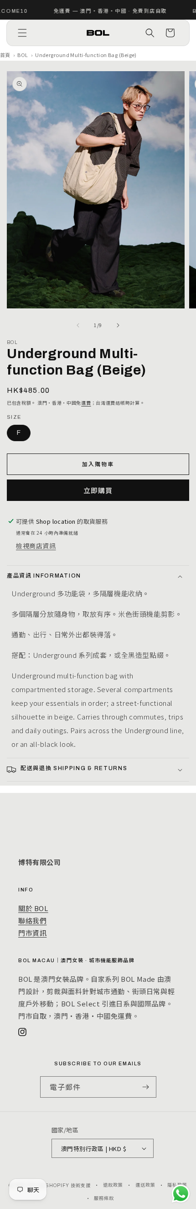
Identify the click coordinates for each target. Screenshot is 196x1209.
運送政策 (145, 1185)
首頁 (5, 54)
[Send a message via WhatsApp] (180, 1193)
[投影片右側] (118, 325)
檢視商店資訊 (36, 545)
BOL (22, 54)
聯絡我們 (32, 920)
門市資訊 (32, 933)
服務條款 (104, 1198)
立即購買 (98, 490)
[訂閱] (146, 1087)
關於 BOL (33, 908)
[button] (22, 33)
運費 (86, 402)
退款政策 (113, 1185)
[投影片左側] (78, 325)
